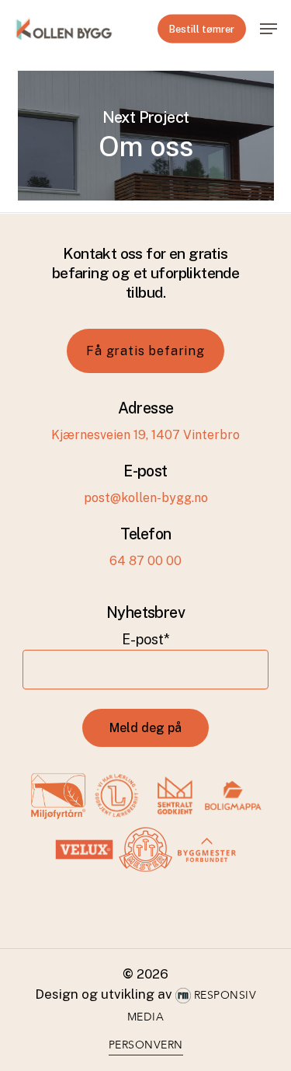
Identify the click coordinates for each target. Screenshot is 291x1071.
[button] (268, 29)
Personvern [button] (146, 1045)
